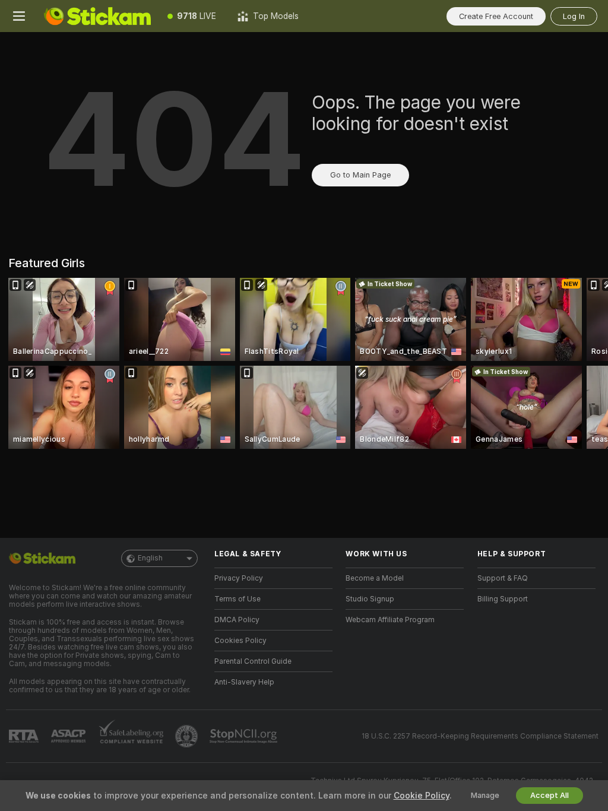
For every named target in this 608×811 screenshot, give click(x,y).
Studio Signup (370, 599)
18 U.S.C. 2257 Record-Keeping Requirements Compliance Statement (480, 736)
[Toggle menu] (19, 16)
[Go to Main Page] (97, 16)
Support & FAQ (502, 578)
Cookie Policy (421, 795)
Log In (574, 16)
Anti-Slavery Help (244, 682)
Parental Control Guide (253, 661)
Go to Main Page (360, 174)
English (150, 558)
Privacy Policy (238, 578)
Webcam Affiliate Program (390, 620)
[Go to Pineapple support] (187, 736)
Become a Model (375, 578)
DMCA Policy (236, 620)
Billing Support (502, 599)
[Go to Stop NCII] (245, 736)
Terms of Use (237, 599)
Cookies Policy (240, 640)
